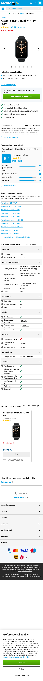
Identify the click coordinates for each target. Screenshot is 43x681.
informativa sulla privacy (11, 657)
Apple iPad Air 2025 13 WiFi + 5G (12, 213)
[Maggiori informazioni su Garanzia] (2, 254)
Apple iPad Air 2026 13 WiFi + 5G (12, 227)
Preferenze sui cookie (8, 576)
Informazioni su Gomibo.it (12, 574)
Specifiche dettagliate (8, 85)
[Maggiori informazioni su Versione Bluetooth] (2, 304)
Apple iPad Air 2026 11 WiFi (10, 217)
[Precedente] (4, 49)
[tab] (11, 67)
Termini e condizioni (22, 576)
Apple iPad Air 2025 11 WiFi (10, 210)
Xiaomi (4, 17)
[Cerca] (39, 8)
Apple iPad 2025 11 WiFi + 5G (11, 206)
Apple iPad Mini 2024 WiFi (9, 230)
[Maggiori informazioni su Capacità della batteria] (2, 343)
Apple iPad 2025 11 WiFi (9, 203)
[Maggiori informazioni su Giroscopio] (2, 389)
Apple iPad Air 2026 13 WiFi (10, 223)
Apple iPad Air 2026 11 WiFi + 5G (12, 220)
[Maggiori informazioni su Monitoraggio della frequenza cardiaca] (2, 377)
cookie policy (25, 657)
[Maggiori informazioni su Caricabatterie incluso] (2, 339)
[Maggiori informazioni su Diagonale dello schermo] (2, 321)
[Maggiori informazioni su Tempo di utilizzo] (2, 347)
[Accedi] (31, 3)
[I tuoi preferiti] (35, 3)
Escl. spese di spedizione (15, 459)
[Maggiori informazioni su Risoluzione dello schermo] (2, 326)
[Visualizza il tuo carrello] (40, 3)
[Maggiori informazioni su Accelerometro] (2, 366)
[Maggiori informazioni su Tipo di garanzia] (2, 257)
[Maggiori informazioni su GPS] (2, 307)
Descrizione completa (11, 137)
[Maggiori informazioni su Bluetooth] (2, 301)
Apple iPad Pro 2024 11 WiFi (10, 234)
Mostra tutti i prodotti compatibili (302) (16, 237)
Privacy (24, 574)
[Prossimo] (38, 49)
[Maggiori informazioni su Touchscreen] (2, 317)
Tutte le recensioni (10, 185)
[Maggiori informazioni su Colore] (2, 291)
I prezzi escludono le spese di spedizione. (28, 567)
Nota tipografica (33, 574)
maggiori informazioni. (25, 571)
